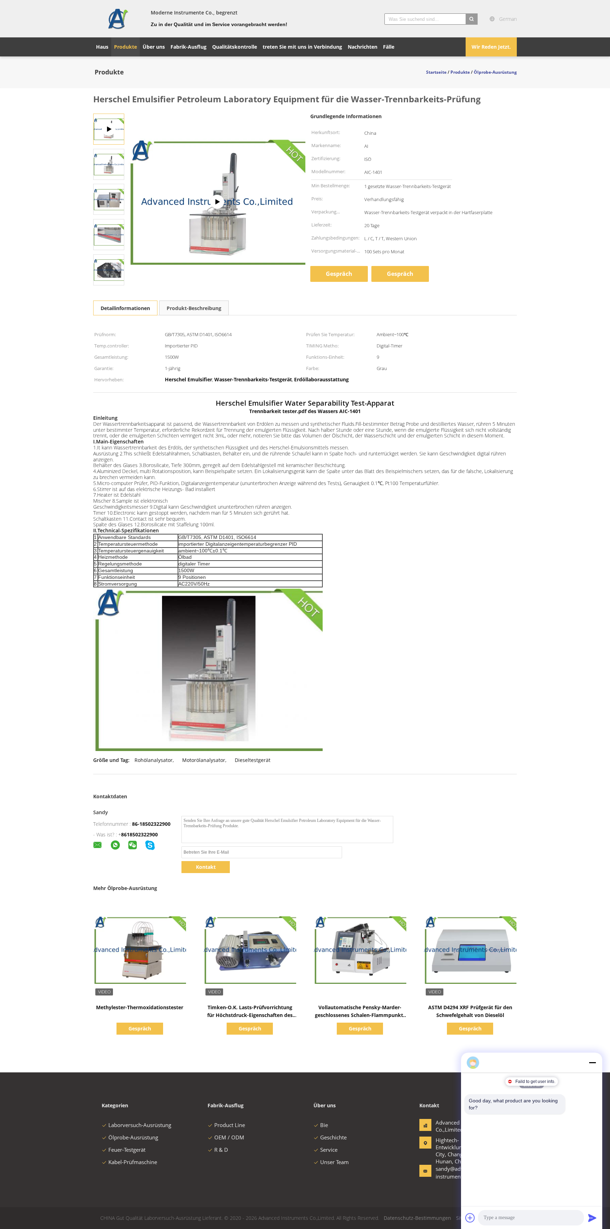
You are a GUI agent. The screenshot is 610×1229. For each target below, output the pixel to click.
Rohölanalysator (153, 760)
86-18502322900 (151, 824)
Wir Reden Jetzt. (491, 46)
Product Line (229, 1124)
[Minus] (592, 1062)
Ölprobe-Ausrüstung (133, 1137)
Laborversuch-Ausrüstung (139, 1124)
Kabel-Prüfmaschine (132, 1162)
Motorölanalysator (203, 760)
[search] (472, 19)
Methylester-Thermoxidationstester (139, 1007)
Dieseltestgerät (252, 760)
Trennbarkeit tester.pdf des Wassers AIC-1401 (305, 411)
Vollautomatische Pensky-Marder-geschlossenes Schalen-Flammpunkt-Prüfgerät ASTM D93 (360, 1015)
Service (328, 1149)
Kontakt (206, 867)
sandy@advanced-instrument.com (458, 1172)
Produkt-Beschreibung (194, 308)
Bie (324, 1124)
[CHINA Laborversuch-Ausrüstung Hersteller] (117, 18)
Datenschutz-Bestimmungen (417, 1218)
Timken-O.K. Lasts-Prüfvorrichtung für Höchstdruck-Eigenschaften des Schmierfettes (250, 1015)
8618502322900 (139, 834)
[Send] (592, 1217)
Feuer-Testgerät (126, 1149)
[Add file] (470, 1217)
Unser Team (334, 1162)
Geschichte (333, 1137)
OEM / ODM (229, 1137)
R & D (221, 1149)
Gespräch (339, 274)
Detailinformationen (125, 308)
